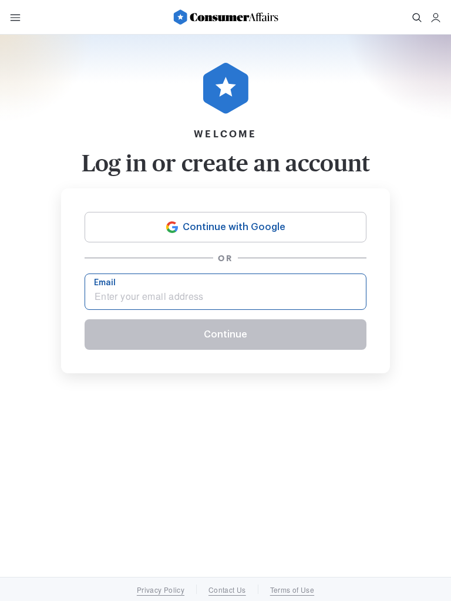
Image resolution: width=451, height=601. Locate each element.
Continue (225, 334)
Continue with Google (234, 227)
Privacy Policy (160, 590)
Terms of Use (292, 590)
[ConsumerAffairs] (225, 17)
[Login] (436, 17)
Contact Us (227, 590)
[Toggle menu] (15, 17)
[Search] (417, 17)
